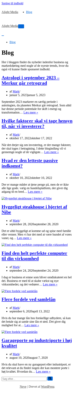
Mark (16, 91)
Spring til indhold (12, 3)
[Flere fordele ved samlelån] (19, 291)
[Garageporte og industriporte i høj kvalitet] (19, 332)
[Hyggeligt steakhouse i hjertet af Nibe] (27, 198)
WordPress (47, 386)
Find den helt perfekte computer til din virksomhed (34, 256)
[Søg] (50, 379)
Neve (23, 386)
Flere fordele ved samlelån (28, 299)
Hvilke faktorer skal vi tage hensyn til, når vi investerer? (37, 123)
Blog (29, 12)
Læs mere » (30, 112)
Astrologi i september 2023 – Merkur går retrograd (30, 80)
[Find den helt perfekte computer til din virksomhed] (35, 244)
